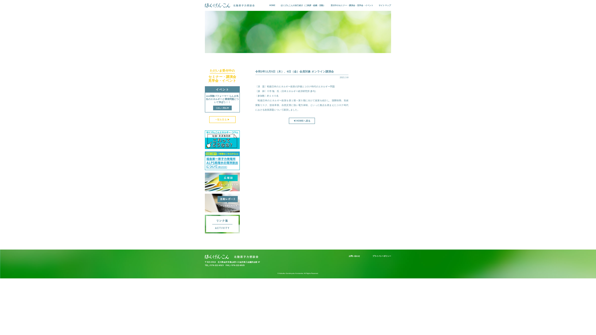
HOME (272, 5)
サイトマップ (385, 5)
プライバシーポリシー (381, 256)
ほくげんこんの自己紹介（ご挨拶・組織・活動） (303, 5)
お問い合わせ (354, 256)
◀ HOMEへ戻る (301, 120)
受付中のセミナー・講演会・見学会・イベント (352, 5)
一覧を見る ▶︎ (222, 119)
